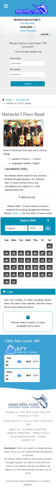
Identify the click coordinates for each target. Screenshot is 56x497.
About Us (14, 429)
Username (15, 58)
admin (41, 436)
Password (15, 69)
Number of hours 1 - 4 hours (26, 158)
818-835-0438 (27, 23)
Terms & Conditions (18, 433)
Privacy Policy (41, 433)
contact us (16, 213)
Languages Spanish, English (25, 163)
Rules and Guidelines (23, 436)
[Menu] (6, 5)
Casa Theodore (28, 30)
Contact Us (28, 440)
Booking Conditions (35, 429)
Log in (45, 34)
